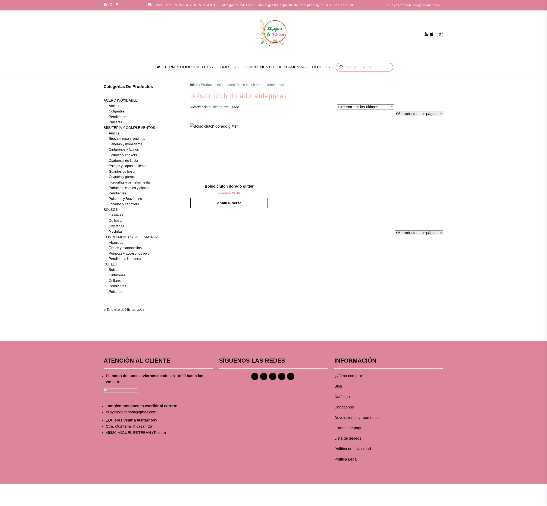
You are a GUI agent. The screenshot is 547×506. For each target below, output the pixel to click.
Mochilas (115, 231)
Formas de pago (348, 428)
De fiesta (115, 220)
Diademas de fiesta (123, 160)
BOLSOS (228, 67)
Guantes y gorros (122, 177)
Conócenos (344, 407)
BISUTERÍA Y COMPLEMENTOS (184, 67)
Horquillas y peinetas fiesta (129, 182)
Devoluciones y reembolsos (357, 418)
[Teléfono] (281, 376)
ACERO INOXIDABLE (121, 100)
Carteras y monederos (125, 144)
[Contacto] (290, 376)
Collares (115, 281)
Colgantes (116, 111)
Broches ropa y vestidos (127, 138)
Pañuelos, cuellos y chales (129, 188)
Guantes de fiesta (122, 171)
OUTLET (319, 67)
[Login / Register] (427, 34)
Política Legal (345, 459)
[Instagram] (263, 376)
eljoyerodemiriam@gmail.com (413, 5)
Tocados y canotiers (124, 204)
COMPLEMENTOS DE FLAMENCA (274, 67)
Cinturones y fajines (124, 149)
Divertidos (116, 226)
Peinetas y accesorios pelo (129, 253)
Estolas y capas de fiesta (127, 166)
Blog (338, 386)
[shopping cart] (432, 34)
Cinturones (117, 275)
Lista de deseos (347, 438)
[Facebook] (254, 376)
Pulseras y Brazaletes (125, 199)
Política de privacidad (352, 449)
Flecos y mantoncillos (125, 248)
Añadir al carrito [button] (229, 203)
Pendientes (117, 117)
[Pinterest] (272, 376)
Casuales (116, 215)
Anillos (114, 106)
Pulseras (115, 122)
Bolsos (114, 269)
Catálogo (342, 397)
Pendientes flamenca (125, 259)
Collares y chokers (123, 155)
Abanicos (116, 242)
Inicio (194, 85)
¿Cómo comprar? (349, 376)
